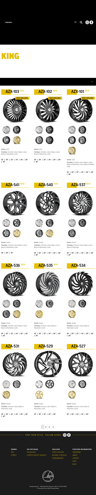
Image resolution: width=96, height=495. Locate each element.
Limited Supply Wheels (36, 455)
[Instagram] (87, 22)
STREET (14, 455)
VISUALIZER (31, 452)
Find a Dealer (58, 452)
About (75, 455)
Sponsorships (58, 458)
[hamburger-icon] (75, 22)
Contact (75, 458)
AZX (12, 452)
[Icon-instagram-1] (64, 435)
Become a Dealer (59, 455)
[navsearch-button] (81, 22)
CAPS (74, 461)
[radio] (6, 129)
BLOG (74, 464)
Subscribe (76, 452)
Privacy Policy (55, 488)
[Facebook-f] (91, 22)
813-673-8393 (62, 486)
